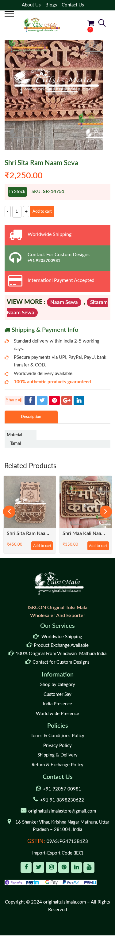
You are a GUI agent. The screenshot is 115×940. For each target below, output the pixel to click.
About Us (31, 5)
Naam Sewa (64, 302)
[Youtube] (88, 867)
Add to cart (42, 212)
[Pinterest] (54, 400)
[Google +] (66, 400)
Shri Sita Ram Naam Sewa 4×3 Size (30, 533)
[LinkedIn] (79, 400)
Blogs (51, 5)
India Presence (57, 704)
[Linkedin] (76, 867)
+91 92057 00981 (62, 789)
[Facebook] (30, 400)
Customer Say (57, 694)
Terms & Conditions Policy (57, 735)
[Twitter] (42, 400)
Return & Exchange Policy (57, 765)
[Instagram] (51, 867)
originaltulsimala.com (64, 902)
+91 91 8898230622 (62, 800)
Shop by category (57, 684)
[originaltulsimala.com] (41, 24)
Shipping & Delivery (57, 755)
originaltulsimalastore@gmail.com (62, 811)
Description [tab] (31, 417)
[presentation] (9, 512)
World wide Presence (57, 713)
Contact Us (73, 5)
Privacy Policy (57, 745)
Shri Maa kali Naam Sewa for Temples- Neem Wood (86, 533)
